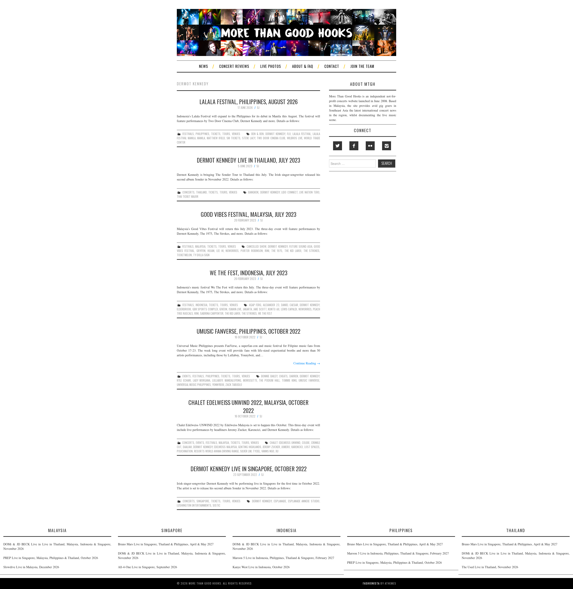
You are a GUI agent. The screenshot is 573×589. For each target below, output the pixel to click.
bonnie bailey (269, 376)
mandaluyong (233, 380)
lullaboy (217, 380)
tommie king (289, 380)
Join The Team (362, 66)
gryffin (201, 251)
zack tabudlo (233, 385)
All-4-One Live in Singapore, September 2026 (147, 567)
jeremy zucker (271, 447)
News (203, 66)
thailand (201, 192)
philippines (202, 134)
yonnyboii (218, 385)
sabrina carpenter (211, 313)
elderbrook (184, 309)
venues (236, 134)
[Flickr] (370, 145)
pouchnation (185, 451)
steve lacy (248, 138)
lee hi (219, 251)
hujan (210, 251)
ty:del (256, 451)
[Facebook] (353, 145)
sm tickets (233, 138)
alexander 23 (271, 305)
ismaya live (235, 309)
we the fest (265, 313)
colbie (306, 443)
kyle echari (184, 380)
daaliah (187, 447)
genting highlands (249, 447)
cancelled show (256, 246)
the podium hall (269, 380)
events (186, 376)
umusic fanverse (309, 380)
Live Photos (270, 66)
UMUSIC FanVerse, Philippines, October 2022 (248, 331)
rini (267, 251)
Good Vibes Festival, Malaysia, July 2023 (248, 214)
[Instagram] (386, 145)
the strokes (311, 251)
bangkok (253, 192)
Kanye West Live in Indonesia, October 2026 (261, 567)
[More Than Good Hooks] (286, 32)
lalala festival (302, 134)
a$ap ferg (255, 305)
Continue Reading (306, 363)
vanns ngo (267, 451)
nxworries (232, 251)
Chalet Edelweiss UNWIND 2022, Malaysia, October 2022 (248, 406)
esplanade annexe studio (303, 501)
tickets (215, 134)
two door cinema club (271, 138)
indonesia (201, 305)
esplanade (280, 501)
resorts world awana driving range (216, 451)
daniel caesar (289, 305)
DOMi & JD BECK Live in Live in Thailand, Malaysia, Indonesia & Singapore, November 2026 (57, 546)
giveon (223, 309)
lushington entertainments (194, 505)
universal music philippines (194, 385)
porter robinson (252, 251)
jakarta (247, 309)
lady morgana (201, 380)
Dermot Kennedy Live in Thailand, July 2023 (248, 160)
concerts (188, 192)
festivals (188, 134)
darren (293, 376)
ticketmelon (184, 255)
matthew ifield (216, 138)
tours (226, 134)
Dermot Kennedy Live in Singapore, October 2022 (248, 468)
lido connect (289, 192)
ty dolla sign (201, 255)
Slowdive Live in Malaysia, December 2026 (31, 567)
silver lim (246, 451)
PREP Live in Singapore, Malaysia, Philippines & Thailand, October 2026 (50, 558)
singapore (203, 501)
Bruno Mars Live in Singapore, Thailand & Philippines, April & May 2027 (166, 544)
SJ (258, 107)
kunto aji (273, 309)
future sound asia (300, 246)
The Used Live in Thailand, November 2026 (490, 567)
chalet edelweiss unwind (285, 443)
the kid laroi (292, 251)
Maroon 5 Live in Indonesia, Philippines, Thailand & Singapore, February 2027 (283, 558)
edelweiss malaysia (225, 447)
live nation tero (309, 192)
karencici (297, 447)
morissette (250, 380)
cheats (283, 376)
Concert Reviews (234, 66)
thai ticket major (187, 196)
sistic (216, 505)
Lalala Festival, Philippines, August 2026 (248, 101)
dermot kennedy (275, 134)
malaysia (200, 246)
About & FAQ (302, 66)
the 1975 (276, 251)
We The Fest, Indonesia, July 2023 (248, 272)
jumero (285, 447)
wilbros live (294, 138)
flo (289, 134)
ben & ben (257, 134)
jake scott (260, 309)
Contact (331, 66)
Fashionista (371, 583)
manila (201, 138)
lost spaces (312, 447)
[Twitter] (337, 145)
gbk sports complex (205, 309)
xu (277, 451)
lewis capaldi (289, 309)
